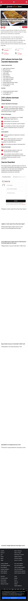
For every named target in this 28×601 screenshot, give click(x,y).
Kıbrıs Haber (3, 9)
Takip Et (25, 27)
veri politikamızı (19, 592)
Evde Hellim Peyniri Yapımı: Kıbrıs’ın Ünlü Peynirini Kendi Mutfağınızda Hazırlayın (13, 242)
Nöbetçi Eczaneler (4, 583)
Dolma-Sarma (9, 9)
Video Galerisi (3, 580)
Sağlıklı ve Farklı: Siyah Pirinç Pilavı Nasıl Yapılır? (13, 224)
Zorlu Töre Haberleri (18, 569)
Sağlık (2, 560)
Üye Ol (15, 580)
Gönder (16, 201)
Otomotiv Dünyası (18, 558)
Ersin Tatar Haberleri (18, 563)
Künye (15, 576)
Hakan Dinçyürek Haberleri (19, 573)
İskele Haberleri (4, 571)
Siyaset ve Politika (18, 560)
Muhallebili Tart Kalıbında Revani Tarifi (11, 444)
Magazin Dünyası (18, 556)
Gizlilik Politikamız (18, 585)
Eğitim (2, 558)
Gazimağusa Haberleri (5, 565)
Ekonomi (2, 552)
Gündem (2, 550)
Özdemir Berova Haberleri (19, 571)
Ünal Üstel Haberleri (18, 565)
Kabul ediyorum (14, 597)
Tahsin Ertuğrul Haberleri (19, 567)
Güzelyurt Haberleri (5, 569)
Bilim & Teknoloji (17, 550)
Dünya (2, 556)
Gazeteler (3, 576)
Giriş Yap (24, 204)
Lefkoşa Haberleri (4, 563)
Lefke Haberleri (4, 573)
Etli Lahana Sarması (6, 176)
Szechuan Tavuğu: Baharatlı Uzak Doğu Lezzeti (13, 545)
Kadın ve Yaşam (17, 552)
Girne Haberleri (4, 567)
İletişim (15, 578)
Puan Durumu (4, 582)
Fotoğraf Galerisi (4, 578)
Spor (2, 554)
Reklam (15, 583)
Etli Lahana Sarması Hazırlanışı (19, 176)
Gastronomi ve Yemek (19, 554)
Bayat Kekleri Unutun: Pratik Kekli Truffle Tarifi (13, 344)
